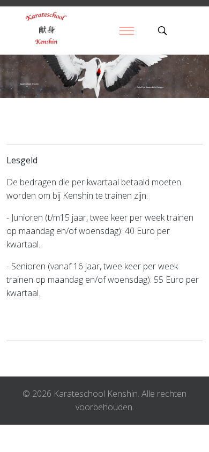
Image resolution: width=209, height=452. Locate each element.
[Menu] (126, 30)
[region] (104, 76)
